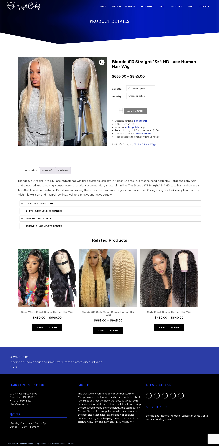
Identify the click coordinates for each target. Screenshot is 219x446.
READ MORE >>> (124, 421)
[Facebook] (149, 395)
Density (116, 96)
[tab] (110, 203)
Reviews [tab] (63, 170)
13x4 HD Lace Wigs (145, 144)
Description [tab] (30, 170)
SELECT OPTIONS (47, 327)
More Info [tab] (47, 170)
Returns (70, 443)
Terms (62, 443)
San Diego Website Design (85, 443)
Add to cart (135, 110)
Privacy (54, 443)
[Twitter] (157, 395)
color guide (132, 127)
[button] (102, 62)
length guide (143, 133)
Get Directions (19, 404)
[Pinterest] (165, 395)
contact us (140, 120)
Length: (117, 89)
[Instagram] (181, 395)
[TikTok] (173, 395)
